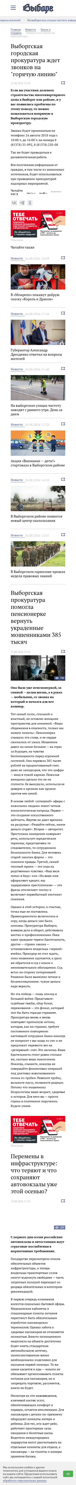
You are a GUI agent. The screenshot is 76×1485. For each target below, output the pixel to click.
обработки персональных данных (24, 1480)
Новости (30, 29)
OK (68, 1474)
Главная (16, 29)
